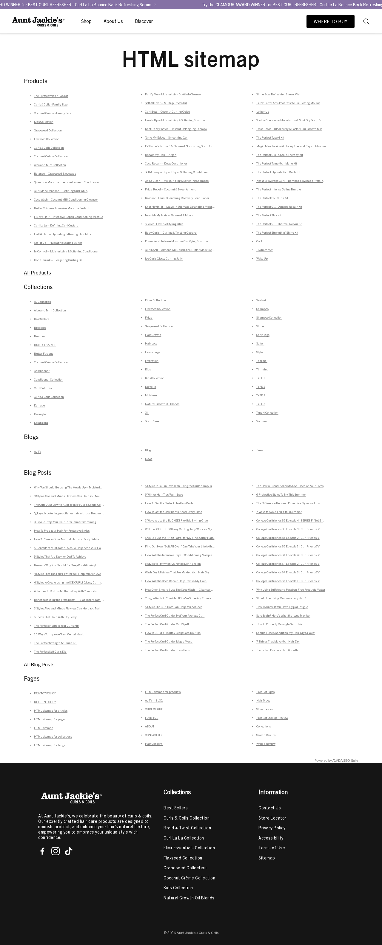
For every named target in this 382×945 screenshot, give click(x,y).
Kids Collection (43, 121)
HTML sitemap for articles (50, 710)
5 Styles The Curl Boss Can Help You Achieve (173, 606)
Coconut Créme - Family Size (52, 112)
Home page (152, 351)
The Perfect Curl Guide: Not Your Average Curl (174, 615)
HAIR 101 (151, 717)
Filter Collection (155, 300)
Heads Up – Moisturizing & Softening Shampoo (175, 120)
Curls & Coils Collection (49, 147)
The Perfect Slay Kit (268, 215)
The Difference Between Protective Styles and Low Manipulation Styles (301, 503)
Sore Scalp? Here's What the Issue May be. (283, 615)
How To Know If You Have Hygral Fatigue (282, 606)
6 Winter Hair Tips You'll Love (164, 494)
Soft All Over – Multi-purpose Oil (166, 102)
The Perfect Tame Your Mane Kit (276, 163)
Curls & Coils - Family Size (50, 104)
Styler (260, 351)
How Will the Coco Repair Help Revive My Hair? (176, 580)
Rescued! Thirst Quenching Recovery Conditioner (177, 197)
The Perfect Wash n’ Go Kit (51, 95)
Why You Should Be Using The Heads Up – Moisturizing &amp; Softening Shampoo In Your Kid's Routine (101, 487)
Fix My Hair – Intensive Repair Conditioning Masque (68, 216)
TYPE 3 (260, 395)
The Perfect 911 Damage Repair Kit (279, 206)
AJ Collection (42, 301)
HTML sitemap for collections (53, 736)
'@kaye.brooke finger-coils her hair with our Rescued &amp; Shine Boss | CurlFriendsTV (90, 513)
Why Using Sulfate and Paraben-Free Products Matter (290, 589)
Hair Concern (154, 743)
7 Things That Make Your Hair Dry (278, 641)
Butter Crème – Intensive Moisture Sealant (61, 208)
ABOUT (149, 726)
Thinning (262, 369)
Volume (261, 421)
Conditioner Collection (48, 379)
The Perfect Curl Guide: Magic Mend (168, 641)
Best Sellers (41, 318)
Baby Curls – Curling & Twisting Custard (171, 232)
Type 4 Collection (267, 412)
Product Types (265, 691)
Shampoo (262, 308)
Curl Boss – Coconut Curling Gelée (167, 111)
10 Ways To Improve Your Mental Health (59, 634)
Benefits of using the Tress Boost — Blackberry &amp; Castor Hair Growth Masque (87, 599)
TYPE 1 (260, 377)
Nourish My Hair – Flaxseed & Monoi (169, 215)
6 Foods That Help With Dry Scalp (55, 616)
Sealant (261, 300)
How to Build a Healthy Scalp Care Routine (173, 632)
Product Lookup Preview (272, 717)
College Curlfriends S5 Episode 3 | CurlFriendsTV (288, 528)
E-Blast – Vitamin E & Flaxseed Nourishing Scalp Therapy (182, 146)
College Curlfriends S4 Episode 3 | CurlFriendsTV (288, 572)
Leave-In (150, 386)
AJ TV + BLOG (154, 700)
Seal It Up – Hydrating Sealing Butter (58, 242)
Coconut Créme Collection (51, 156)
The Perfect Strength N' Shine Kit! (55, 642)
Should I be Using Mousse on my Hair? (281, 598)
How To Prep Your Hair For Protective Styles (62, 530)
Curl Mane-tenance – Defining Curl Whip (60, 190)
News (148, 458)
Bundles (39, 336)
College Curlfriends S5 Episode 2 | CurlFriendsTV (288, 537)
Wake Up (262, 258)
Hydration (151, 360)
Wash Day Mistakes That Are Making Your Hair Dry (177, 572)
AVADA (337, 760)
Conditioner (42, 370)
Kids (148, 369)
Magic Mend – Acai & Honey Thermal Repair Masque (291, 146)
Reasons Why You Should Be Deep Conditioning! (65, 565)
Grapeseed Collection (48, 130)
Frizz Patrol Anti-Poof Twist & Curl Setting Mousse (288, 102)
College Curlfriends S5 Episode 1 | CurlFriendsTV (288, 546)
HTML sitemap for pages (49, 719)
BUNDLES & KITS (45, 344)
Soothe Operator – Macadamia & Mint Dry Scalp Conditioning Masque (301, 120)
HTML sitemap (43, 727)
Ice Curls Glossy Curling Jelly (164, 258)
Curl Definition (43, 388)
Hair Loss (151, 343)
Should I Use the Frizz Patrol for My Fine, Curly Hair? (179, 537)
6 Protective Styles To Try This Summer (281, 494)
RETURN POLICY (45, 701)
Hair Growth (153, 334)
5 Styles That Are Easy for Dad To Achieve (60, 556)
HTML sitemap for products (163, 691)
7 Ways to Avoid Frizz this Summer (279, 511)
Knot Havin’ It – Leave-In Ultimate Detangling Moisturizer (182, 206)
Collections (263, 726)
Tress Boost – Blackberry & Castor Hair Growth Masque (291, 128)
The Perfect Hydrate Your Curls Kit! (56, 625)
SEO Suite (350, 760)
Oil (147, 412)
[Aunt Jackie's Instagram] (55, 851)
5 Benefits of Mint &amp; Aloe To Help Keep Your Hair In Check (74, 547)
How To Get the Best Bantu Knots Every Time (173, 511)
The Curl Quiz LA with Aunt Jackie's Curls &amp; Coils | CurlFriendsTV (79, 504)
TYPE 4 (260, 403)
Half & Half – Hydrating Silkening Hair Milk (62, 233)
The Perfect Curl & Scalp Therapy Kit (279, 154)
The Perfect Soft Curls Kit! (50, 651)
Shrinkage (262, 334)
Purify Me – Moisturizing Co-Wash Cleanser (173, 94)
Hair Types (263, 700)
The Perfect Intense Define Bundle (278, 189)
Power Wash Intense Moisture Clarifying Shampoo (177, 241)
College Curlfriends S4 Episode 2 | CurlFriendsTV (288, 563)
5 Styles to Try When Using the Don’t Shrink (173, 563)
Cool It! (260, 241)
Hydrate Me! (264, 249)
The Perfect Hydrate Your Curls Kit (278, 171)
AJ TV (37, 451)
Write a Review (265, 743)
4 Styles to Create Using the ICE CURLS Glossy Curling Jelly (72, 582)
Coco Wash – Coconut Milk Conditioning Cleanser (66, 199)
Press (259, 450)
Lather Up (262, 111)
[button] (366, 21)
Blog (148, 450)
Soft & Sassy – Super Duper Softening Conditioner (177, 171)
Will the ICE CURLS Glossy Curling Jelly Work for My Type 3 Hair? (187, 528)
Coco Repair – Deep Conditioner (166, 163)
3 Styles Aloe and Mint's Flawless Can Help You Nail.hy (69, 495)
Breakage (40, 327)
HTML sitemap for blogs (49, 745)
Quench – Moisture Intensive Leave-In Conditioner (66, 182)
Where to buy (330, 21)
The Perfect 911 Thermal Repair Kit (279, 223)
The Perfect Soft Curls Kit (272, 197)
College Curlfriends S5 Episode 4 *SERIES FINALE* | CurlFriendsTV (300, 520)
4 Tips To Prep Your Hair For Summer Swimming (65, 521)
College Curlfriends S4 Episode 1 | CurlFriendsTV (288, 580)
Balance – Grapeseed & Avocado (55, 173)
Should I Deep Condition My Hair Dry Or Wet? (285, 632)
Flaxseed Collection (46, 138)
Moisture (151, 395)
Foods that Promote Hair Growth (277, 649)
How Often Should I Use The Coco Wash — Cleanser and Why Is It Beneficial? (194, 589)
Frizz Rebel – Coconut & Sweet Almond (170, 189)
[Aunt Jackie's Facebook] (42, 851)
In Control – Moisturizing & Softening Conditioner (66, 251)
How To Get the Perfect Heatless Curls (169, 503)
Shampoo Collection (269, 317)
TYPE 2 (260, 386)
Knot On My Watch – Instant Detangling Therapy (176, 128)
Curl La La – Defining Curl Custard (56, 225)
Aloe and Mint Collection (50, 164)
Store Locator (264, 708)
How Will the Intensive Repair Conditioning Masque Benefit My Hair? (190, 554)
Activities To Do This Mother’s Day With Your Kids (65, 590)
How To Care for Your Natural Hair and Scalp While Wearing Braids (77, 539)
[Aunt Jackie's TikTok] (68, 851)
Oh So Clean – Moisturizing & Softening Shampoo (177, 180)
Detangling (41, 422)
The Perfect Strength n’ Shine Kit (277, 232)
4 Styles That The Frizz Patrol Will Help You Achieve (67, 573)
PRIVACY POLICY (45, 693)
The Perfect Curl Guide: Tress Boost (167, 649)
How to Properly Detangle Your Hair (279, 624)
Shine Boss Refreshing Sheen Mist (278, 94)
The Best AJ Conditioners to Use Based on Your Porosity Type (294, 485)
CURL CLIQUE (154, 708)
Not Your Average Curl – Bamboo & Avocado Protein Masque (295, 180)
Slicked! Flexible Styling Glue (164, 223)
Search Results (265, 734)
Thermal (261, 360)
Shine (260, 326)
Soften (260, 343)
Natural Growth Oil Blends (162, 403)
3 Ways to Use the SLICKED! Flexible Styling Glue (176, 520)
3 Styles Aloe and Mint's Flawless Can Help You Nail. (67, 608)
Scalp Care (152, 421)
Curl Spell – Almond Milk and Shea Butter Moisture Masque (184, 249)
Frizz (149, 317)
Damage (39, 405)
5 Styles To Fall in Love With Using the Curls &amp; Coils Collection (187, 485)
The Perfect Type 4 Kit (270, 137)
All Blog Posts (39, 664)
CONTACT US (153, 734)
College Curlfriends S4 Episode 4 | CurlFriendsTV (288, 554)
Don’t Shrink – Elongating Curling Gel (58, 259)
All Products (37, 272)
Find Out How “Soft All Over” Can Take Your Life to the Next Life (185, 546)
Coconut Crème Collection (51, 362)
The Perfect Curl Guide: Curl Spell (167, 624)
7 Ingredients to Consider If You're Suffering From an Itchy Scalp (186, 598)
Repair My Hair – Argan (160, 154)
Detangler (40, 413)
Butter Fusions (43, 353)
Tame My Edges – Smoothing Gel (166, 137)
